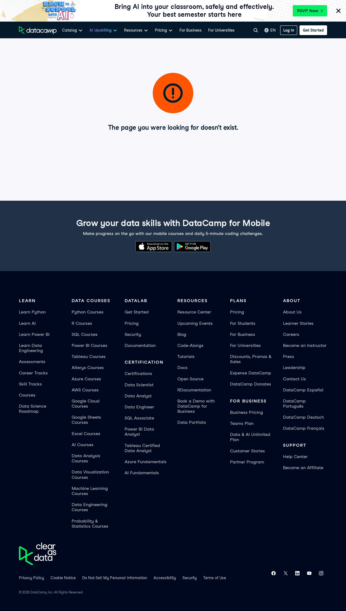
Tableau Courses (89, 356)
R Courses (82, 323)
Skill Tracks (30, 384)
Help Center (295, 456)
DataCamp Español (303, 389)
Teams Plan (242, 423)
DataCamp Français (303, 428)
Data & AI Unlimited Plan (250, 437)
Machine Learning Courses (90, 491)
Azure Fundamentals (146, 461)
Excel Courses (86, 433)
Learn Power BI (34, 334)
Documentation (140, 345)
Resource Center (194, 312)
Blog (181, 334)
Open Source (190, 378)
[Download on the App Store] (153, 247)
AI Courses (83, 444)
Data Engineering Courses (89, 507)
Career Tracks (33, 373)
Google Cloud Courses (85, 403)
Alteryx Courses (88, 367)
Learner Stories (298, 323)
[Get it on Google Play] (192, 247)
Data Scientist (139, 384)
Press (288, 356)
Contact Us (294, 378)
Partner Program (247, 462)
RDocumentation (194, 389)
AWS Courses (85, 389)
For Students (242, 323)
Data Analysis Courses (86, 458)
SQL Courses (85, 334)
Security (133, 334)
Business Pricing (246, 412)
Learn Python (32, 312)
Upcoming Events (195, 323)
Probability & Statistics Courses (90, 523)
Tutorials (186, 356)
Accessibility (165, 578)
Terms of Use (214, 578)
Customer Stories (247, 450)
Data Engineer (139, 406)
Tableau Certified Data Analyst (142, 448)
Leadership (294, 367)
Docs (182, 367)
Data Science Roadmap (32, 409)
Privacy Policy (31, 578)
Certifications (138, 373)
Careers (291, 334)
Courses (27, 395)
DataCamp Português (294, 403)
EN (273, 30)
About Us (292, 312)
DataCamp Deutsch (303, 417)
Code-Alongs (190, 345)
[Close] (338, 11)
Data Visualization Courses (90, 474)
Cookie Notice (63, 578)
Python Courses (88, 312)
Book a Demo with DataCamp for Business (196, 406)
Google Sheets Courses (86, 420)
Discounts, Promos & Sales (250, 359)
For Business (190, 30)
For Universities (221, 30)
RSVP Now (307, 10)
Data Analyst (138, 395)
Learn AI (27, 323)
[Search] (255, 30)
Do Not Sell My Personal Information (114, 578)
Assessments (32, 361)
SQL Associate (139, 418)
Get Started (137, 312)
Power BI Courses (89, 345)
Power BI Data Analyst (139, 431)
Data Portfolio (191, 422)
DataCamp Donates (250, 384)
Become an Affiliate (303, 467)
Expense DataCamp (250, 373)
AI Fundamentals (142, 472)
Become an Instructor (305, 345)
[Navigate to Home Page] (38, 30)
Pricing (132, 323)
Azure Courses (86, 378)
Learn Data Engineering (31, 348)
